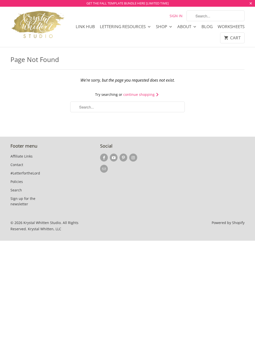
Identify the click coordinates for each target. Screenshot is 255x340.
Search (16, 190)
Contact (16, 164)
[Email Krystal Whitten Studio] (104, 169)
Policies (16, 181)
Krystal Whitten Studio (42, 222)
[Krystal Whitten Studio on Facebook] (104, 158)
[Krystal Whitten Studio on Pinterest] (123, 158)
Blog (207, 26)
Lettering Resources (123, 26)
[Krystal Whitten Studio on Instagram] (133, 158)
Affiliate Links (21, 156)
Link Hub (85, 26)
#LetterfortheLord (25, 173)
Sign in (176, 15)
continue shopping (139, 94)
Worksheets (231, 26)
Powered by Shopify (228, 222)
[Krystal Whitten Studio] (37, 25)
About (184, 26)
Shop (162, 26)
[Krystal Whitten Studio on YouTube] (114, 158)
